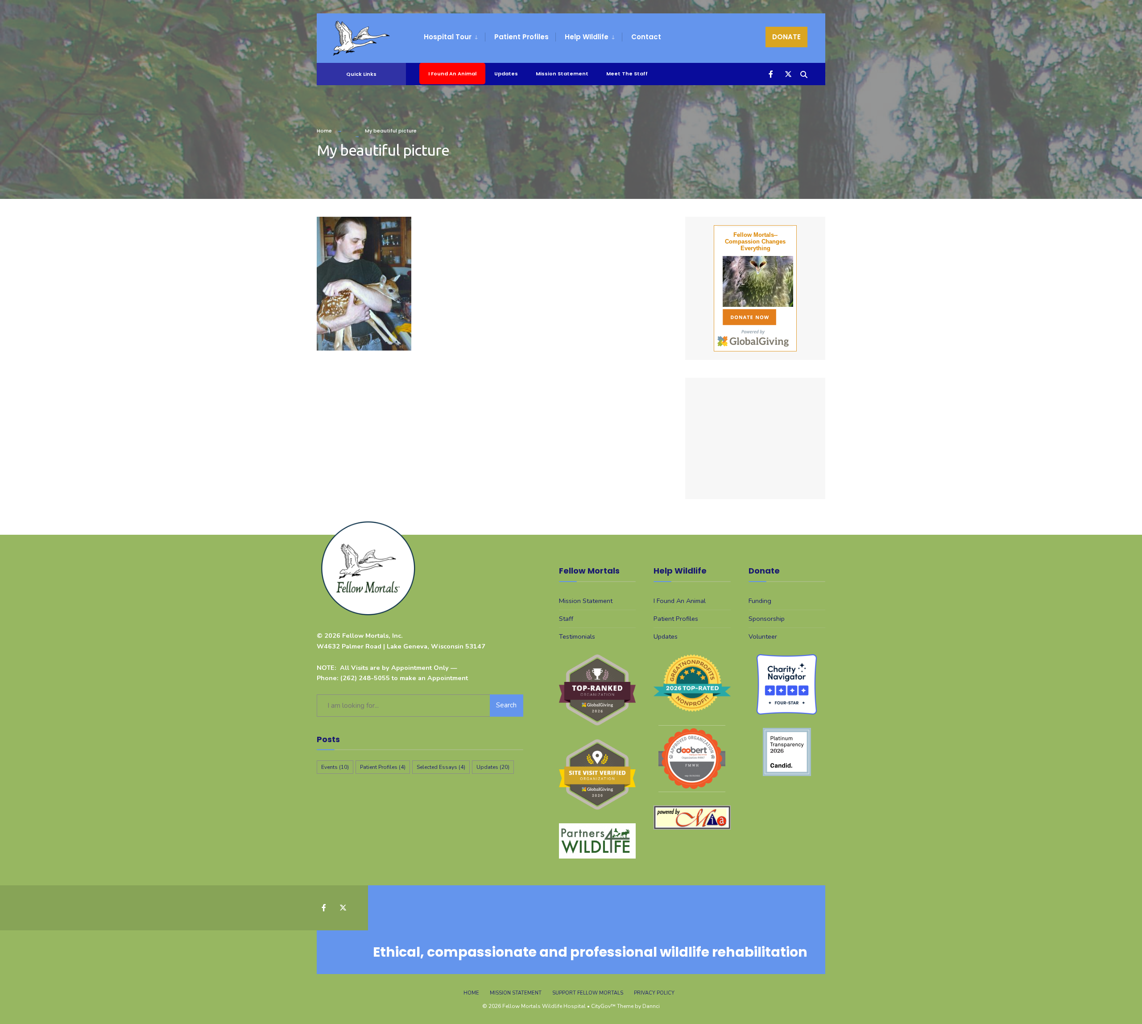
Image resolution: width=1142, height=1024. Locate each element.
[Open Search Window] (804, 73)
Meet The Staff (627, 73)
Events (335, 767)
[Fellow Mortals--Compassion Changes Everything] (755, 281)
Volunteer (763, 636)
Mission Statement (562, 73)
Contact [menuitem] (646, 36)
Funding (760, 600)
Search (506, 705)
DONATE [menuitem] (786, 36)
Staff (566, 618)
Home (324, 130)
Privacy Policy (654, 993)
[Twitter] (788, 73)
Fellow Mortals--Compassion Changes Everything (755, 241)
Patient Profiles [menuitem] (521, 36)
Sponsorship (767, 618)
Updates (506, 73)
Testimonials (577, 636)
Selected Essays (441, 767)
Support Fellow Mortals (587, 993)
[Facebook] (772, 73)
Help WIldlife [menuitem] (586, 36)
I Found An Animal (452, 73)
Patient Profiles (382, 767)
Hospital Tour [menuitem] (448, 36)
